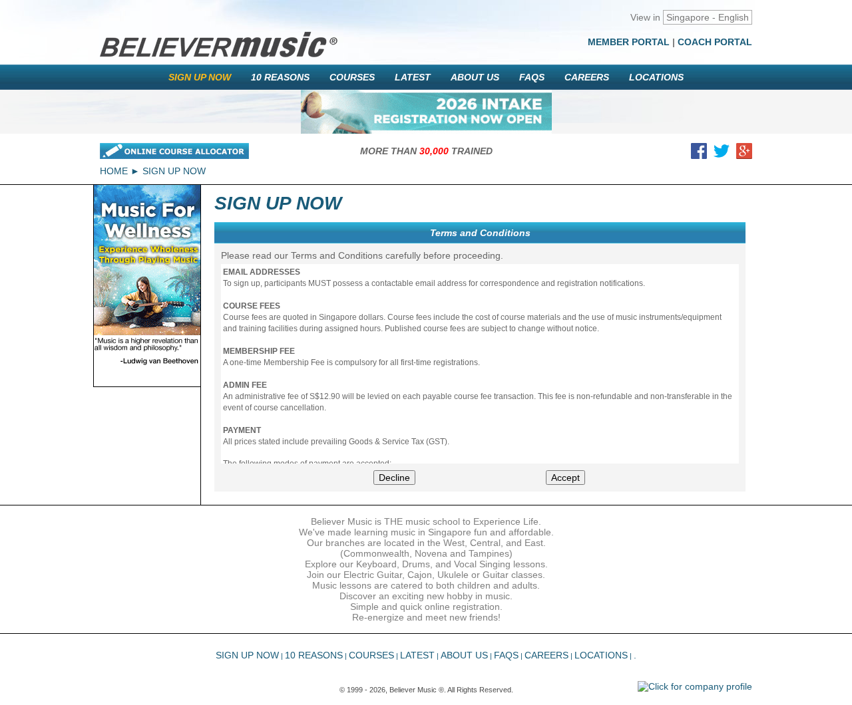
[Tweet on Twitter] (722, 153)
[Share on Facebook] (699, 153)
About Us (475, 77)
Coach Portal (715, 42)
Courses (352, 77)
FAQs (531, 77)
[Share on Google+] (744, 153)
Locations (656, 77)
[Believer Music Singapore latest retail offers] (426, 112)
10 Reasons (280, 77)
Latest (413, 77)
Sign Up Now (199, 77)
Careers (586, 77)
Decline (394, 477)
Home (114, 171)
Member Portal (629, 42)
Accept (565, 477)
